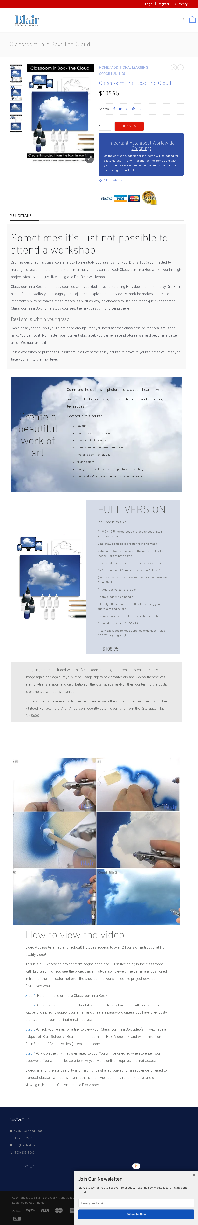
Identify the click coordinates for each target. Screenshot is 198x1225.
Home (104, 67)
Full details (21, 215)
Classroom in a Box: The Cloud (135, 83)
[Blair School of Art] (26, 20)
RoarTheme (36, 1202)
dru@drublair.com (26, 1145)
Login (148, 4)
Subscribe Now (136, 1214)
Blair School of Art (47, 1198)
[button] (136, 1179)
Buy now (129, 126)
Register (163, 4)
